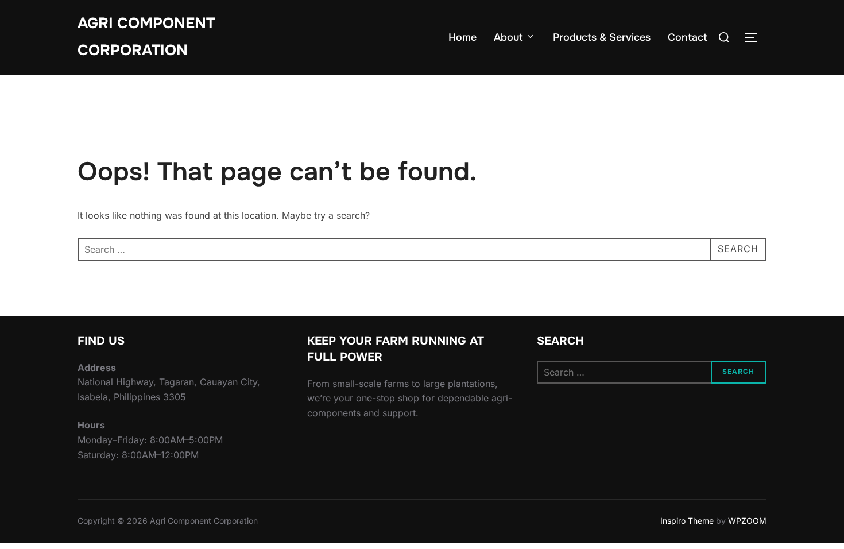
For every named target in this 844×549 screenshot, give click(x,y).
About (508, 37)
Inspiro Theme (687, 520)
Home (462, 37)
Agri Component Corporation (146, 37)
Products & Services (602, 37)
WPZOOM (747, 520)
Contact (687, 37)
